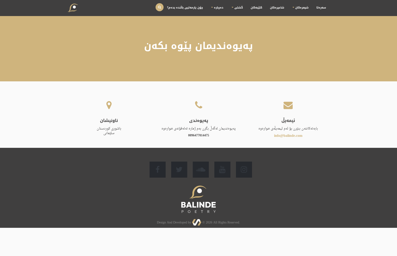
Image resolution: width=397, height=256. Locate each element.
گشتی (255, 7)
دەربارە (238, 7)
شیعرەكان (307, 7)
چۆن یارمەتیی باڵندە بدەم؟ (212, 7)
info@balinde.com (288, 135)
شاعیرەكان (287, 7)
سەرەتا (323, 7)
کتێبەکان (270, 7)
